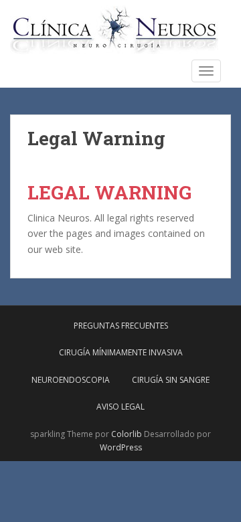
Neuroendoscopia (70, 379)
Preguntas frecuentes (121, 325)
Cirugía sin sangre (171, 379)
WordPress (121, 447)
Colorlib (126, 434)
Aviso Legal (120, 406)
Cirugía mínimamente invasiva (121, 352)
